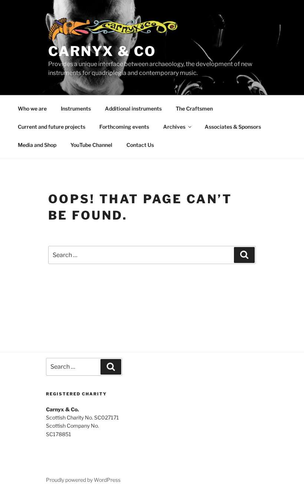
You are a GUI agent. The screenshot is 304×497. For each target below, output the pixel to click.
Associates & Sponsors (233, 127)
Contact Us (140, 145)
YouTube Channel (91, 145)
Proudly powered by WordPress (83, 480)
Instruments (76, 108)
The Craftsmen (194, 108)
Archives (174, 127)
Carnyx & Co (102, 51)
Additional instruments (133, 108)
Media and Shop (37, 145)
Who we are (32, 108)
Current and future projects (51, 127)
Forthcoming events (124, 127)
